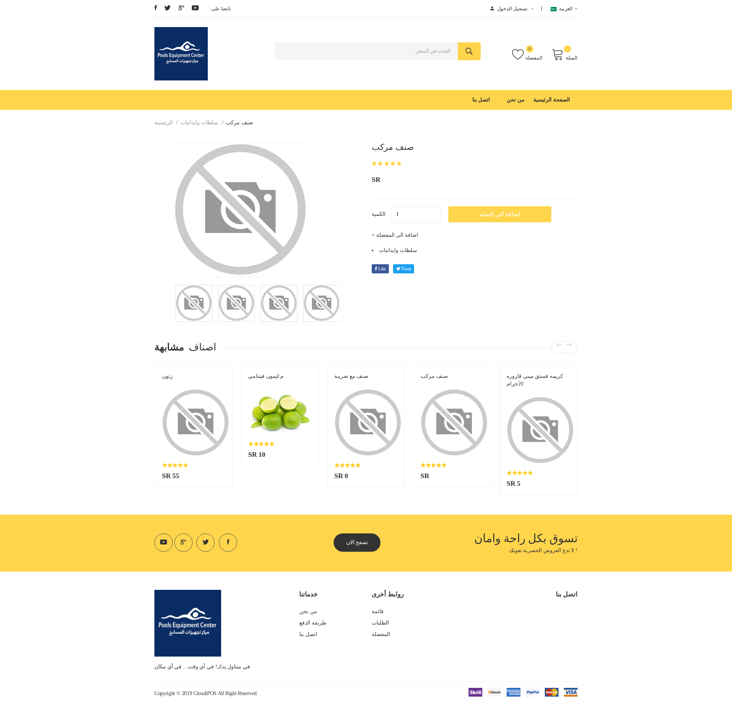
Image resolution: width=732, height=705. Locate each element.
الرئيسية (163, 122)
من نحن (516, 100)
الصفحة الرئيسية (551, 100)
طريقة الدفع (312, 623)
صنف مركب (434, 376)
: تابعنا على (220, 8)
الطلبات (380, 623)
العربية (564, 8)
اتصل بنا (481, 100)
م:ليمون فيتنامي (266, 376)
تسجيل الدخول (512, 8)
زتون (167, 376)
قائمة (378, 611)
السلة (572, 58)
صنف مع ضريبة (351, 376)
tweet (405, 268)
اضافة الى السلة (500, 214)
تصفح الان (357, 542)
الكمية (378, 214)
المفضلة (534, 58)
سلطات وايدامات (199, 122)
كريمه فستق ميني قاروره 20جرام (535, 380)
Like (381, 268)
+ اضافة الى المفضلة (395, 235)
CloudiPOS (205, 693)
